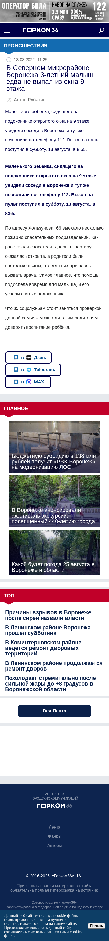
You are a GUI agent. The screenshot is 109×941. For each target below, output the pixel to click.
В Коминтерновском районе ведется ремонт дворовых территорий (43, 648)
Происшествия (25, 45)
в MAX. (33, 381)
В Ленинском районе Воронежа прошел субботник (48, 630)
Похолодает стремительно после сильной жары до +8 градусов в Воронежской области (50, 683)
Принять (96, 926)
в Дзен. (33, 357)
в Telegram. (38, 369)
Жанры (54, 836)
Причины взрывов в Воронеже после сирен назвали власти (48, 615)
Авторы (54, 845)
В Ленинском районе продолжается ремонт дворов (54, 666)
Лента (54, 827)
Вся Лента (54, 711)
